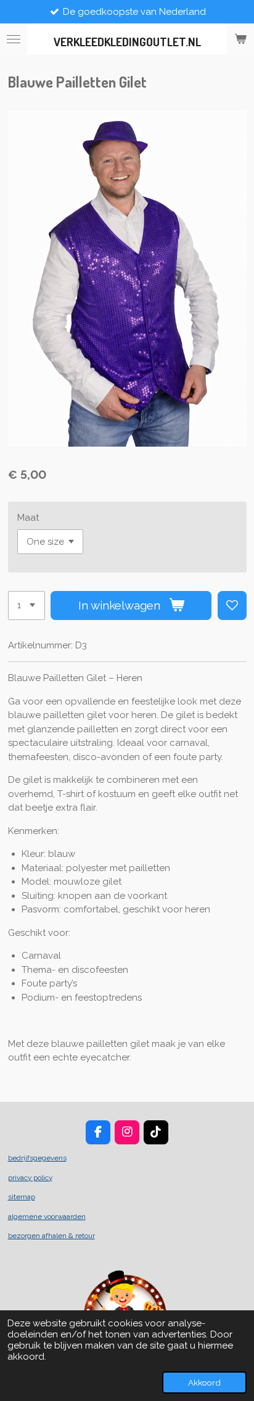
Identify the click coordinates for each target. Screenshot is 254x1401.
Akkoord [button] (204, 1382)
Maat (28, 517)
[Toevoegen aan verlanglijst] (232, 605)
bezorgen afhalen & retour (51, 1235)
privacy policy (30, 1177)
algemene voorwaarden (47, 1216)
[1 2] (26, 605)
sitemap (21, 1196)
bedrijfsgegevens (37, 1158)
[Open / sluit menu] (13, 38)
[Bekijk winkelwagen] (240, 38)
